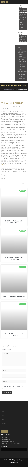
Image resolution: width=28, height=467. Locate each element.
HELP (20, 34)
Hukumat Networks (14, 462)
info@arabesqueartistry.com (9, 441)
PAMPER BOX (22, 14)
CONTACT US (22, 41)
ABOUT (21, 7)
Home (5, 89)
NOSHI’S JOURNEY (22, 71)
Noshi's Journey (12, 89)
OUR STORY (22, 9)
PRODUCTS (22, 12)
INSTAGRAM (4, 446)
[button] (26, 2)
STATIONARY (22, 26)
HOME (20, 5)
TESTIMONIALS (23, 10)
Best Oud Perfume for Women (14, 296)
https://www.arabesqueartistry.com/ (11, 443)
